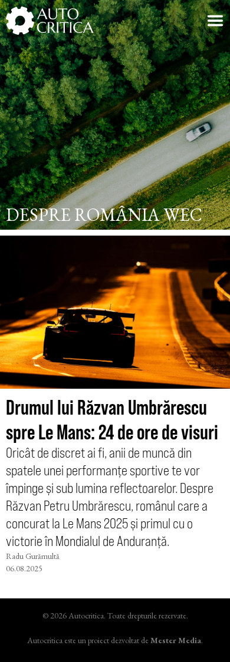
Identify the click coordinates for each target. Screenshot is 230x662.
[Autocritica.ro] (50, 20)
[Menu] (215, 20)
